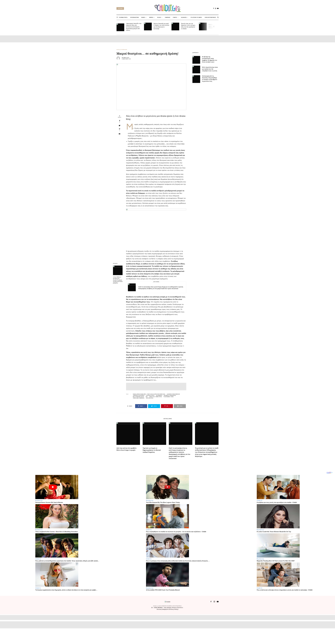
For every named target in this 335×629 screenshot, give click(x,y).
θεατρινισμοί (159, 395)
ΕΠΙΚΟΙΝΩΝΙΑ (158, 607)
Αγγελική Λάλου (125, 57)
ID (152, 607)
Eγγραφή (120, 8)
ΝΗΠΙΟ (118, 49)
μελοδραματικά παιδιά (138, 396)
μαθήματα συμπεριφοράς (170, 395)
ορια (147, 396)
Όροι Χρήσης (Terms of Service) (173, 607)
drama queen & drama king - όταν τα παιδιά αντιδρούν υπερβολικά (149, 394)
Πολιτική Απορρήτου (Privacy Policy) (167, 609)
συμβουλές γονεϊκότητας (155, 396)
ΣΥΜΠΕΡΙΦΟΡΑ (123, 49)
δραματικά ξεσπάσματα (138, 395)
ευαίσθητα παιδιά (150, 395)
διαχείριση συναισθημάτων (173, 394)
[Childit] (167, 7)
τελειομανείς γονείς (168, 396)
